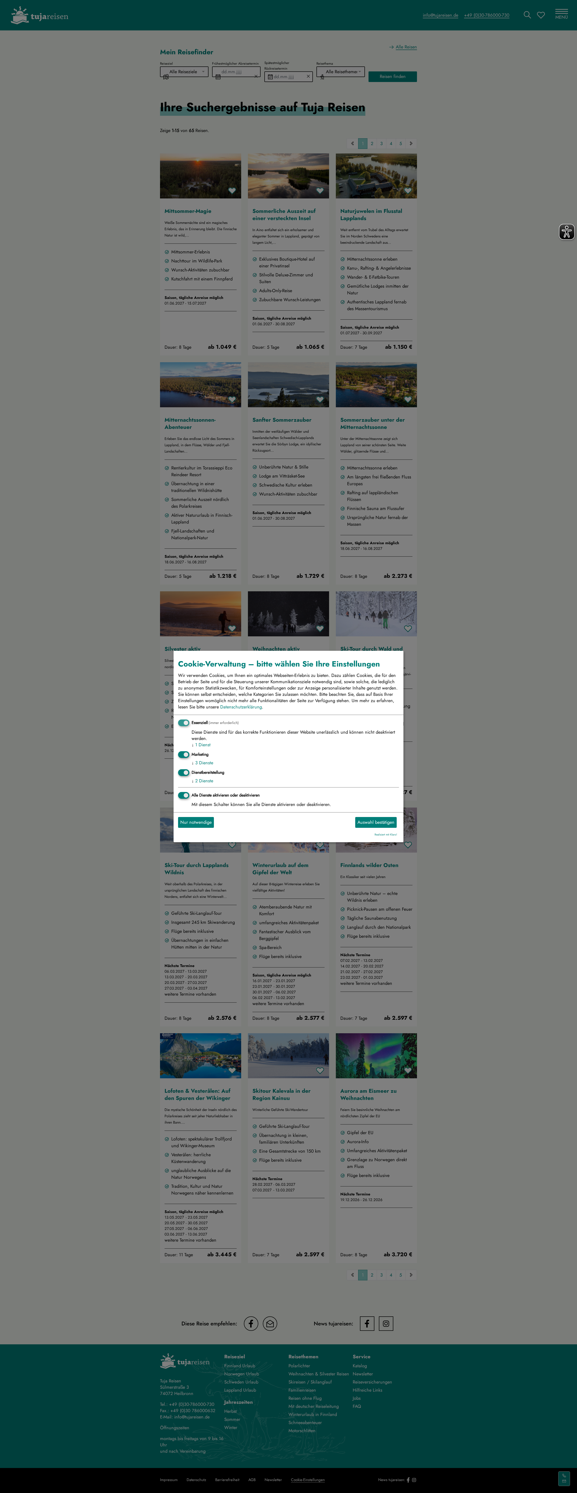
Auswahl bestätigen (375, 822)
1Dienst (201, 745)
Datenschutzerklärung (241, 707)
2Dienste (202, 781)
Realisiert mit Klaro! (386, 835)
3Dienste (202, 763)
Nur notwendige (196, 822)
